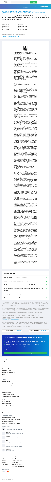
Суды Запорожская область (29, 11)
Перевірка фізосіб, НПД (7, 383)
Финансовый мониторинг (7, 385)
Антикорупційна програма (18, 466)
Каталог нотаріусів (6, 412)
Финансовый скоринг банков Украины (10, 396)
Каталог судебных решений (8, 405)
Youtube (4, 460)
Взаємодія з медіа (6, 366)
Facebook (4, 456)
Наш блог (4, 374)
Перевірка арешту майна (7, 421)
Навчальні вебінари (6, 370)
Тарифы (4, 361)
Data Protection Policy (17, 460)
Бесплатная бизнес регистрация (25, 353)
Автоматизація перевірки (8, 390)
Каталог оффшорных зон (7, 407)
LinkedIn (4, 458)
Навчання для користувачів (8, 372)
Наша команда (5, 364)
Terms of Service (15, 456)
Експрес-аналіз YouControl (8, 394)
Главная (4, 11)
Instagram (4, 462)
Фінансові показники (6, 388)
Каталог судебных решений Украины (14, 11)
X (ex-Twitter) (5, 464)
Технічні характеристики (17, 464)
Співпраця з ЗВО (5, 368)
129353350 (43, 330)
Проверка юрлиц (6, 381)
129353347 (19, 330)
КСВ (3, 376)
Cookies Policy (15, 462)
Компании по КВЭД (6, 403)
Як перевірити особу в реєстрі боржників (11, 423)
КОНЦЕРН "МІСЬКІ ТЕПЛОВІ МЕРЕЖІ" (11, 36)
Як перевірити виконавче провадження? (11, 419)
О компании (4, 363)
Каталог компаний (6, 401)
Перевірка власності (6, 386)
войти (42, 2)
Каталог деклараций (6, 410)
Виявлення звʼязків (6, 392)
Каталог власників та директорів (9, 408)
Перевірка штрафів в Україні (8, 417)
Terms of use (14, 458)
